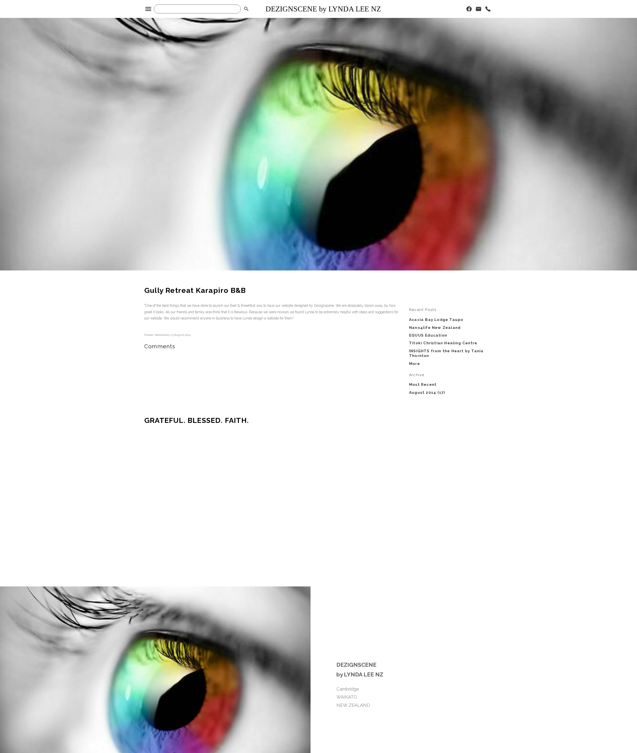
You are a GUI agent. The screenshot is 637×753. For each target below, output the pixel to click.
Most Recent (422, 384)
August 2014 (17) (427, 392)
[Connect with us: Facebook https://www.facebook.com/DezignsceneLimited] (469, 10)
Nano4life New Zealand (435, 327)
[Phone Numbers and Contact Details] (488, 10)
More (414, 363)
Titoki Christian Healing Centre (443, 343)
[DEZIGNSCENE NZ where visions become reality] (318, 269)
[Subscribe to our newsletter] (478, 10)
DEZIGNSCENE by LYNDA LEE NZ (323, 9)
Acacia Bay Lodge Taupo (436, 319)
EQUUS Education (428, 335)
